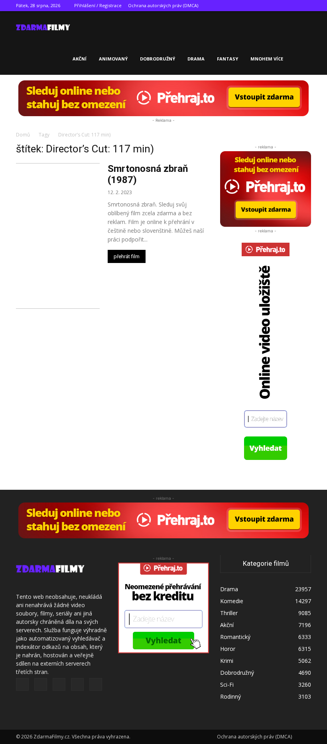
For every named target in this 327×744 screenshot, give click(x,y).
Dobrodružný (157, 59)
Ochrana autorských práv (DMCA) (163, 5)
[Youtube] (305, 5)
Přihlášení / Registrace (98, 5)
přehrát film (127, 256)
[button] (301, 27)
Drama (196, 59)
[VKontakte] (292, 5)
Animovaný (113, 59)
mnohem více (266, 59)
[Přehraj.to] (163, 98)
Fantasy (227, 59)
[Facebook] (252, 5)
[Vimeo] (279, 5)
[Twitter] (266, 5)
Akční (80, 59)
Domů (23, 134)
